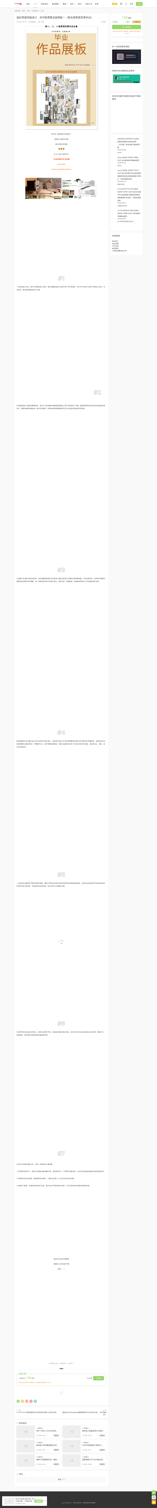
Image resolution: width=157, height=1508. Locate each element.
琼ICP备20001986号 (89, 1400)
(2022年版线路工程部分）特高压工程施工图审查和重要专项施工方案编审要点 (93, 1343)
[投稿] (121, 3)
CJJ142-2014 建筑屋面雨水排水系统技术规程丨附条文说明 (36, 1310)
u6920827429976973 (125, 139)
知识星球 (115, 248)
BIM (27, 4)
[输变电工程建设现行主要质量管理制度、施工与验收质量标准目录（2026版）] (71, 1329)
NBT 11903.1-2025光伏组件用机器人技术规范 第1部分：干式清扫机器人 (47, 1328)
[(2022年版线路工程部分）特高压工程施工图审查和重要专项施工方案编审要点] (71, 1344)
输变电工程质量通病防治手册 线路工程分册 (47, 1343)
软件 (72, 4)
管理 (96, 4)
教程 (64, 4)
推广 (104, 22)
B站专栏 (115, 241)
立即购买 (99, 1276)
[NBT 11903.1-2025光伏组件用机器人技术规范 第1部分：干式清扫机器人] (26, 1329)
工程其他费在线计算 (119, 251)
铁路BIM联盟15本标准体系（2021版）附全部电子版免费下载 (128, 144)
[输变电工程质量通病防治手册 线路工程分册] (26, 1344)
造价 (79, 4)
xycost (119, 157)
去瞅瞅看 (39, 1501)
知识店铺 (115, 244)
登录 (63, 1377)
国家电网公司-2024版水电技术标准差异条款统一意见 (93, 1357)
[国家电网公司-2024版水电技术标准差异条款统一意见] (71, 1358)
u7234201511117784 (125, 189)
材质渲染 (44, 4)
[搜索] (126, 3)
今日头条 (115, 246)
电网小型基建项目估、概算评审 (47, 1357)
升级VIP (136, 22)
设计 (35, 4)
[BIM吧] (18, 3)
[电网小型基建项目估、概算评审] (26, 1358)
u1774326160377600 (125, 210)
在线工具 (88, 4)
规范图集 (55, 4)
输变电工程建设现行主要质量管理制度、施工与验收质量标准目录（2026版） (93, 1328)
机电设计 (33, 22)
